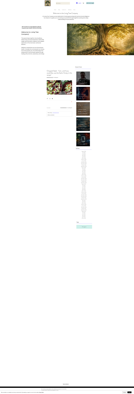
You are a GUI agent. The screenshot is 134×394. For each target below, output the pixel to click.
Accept (129, 392)
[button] (83, 3)
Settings (124, 392)
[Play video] (59, 87)
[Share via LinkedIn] (52, 98)
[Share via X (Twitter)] (49, 98)
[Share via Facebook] (47, 98)
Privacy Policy (41, 392)
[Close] (132, 392)
